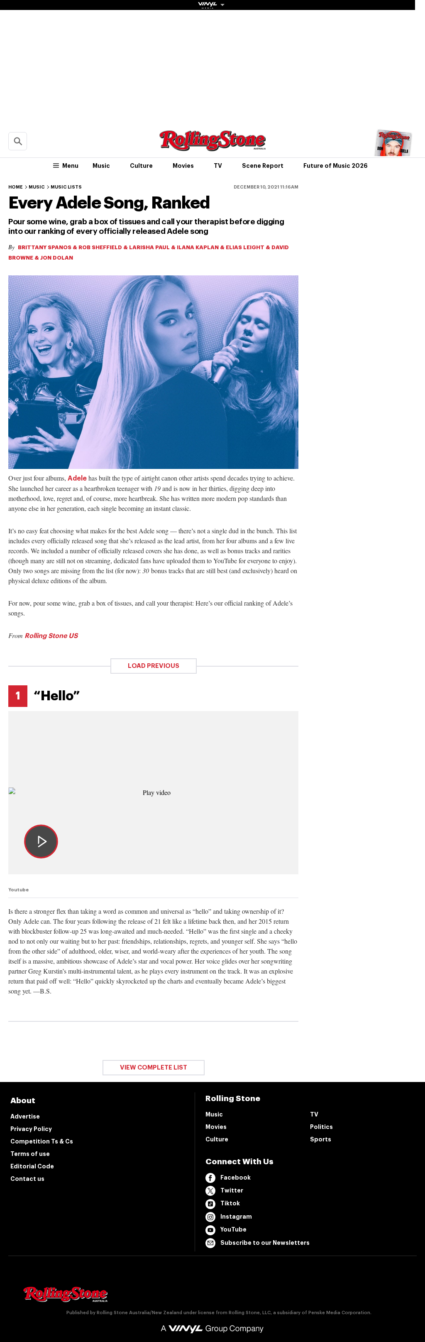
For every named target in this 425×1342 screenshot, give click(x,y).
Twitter (231, 1190)
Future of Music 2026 (335, 166)
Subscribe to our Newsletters (265, 1243)
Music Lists (66, 187)
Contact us (27, 1179)
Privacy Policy (31, 1129)
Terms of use (30, 1154)
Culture (141, 166)
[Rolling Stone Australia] (212, 147)
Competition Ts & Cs (41, 1141)
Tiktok (230, 1203)
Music (101, 166)
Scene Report (262, 166)
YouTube (233, 1229)
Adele (77, 478)
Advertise (25, 1116)
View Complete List (153, 1068)
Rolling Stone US (51, 636)
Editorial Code (32, 1166)
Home (15, 187)
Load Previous (153, 666)
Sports (320, 1139)
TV (218, 166)
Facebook (235, 1177)
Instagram (236, 1216)
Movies (183, 166)
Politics (321, 1127)
